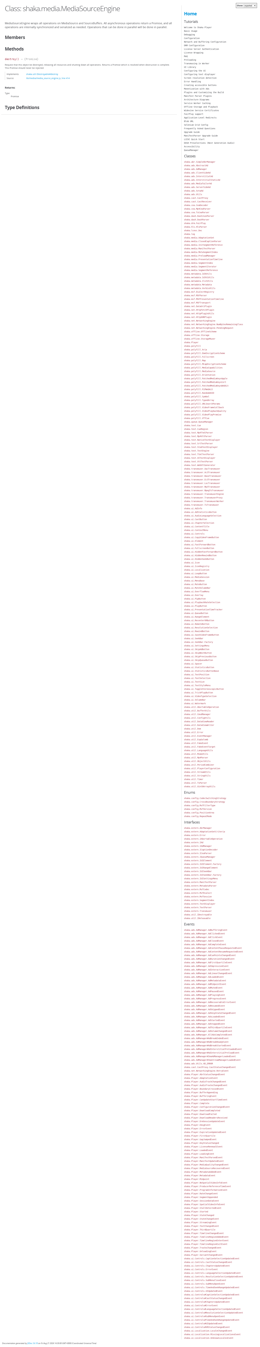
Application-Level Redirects (200, 117)
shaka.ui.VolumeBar (195, 700)
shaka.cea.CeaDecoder (196, 205)
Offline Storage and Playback (201, 107)
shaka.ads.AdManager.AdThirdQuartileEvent (208, 1027)
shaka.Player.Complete (196, 1103)
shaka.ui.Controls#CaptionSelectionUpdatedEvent (211, 1294)
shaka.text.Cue (192, 425)
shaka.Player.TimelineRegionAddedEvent (206, 1237)
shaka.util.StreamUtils (197, 772)
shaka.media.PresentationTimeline (203, 259)
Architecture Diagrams (196, 99)
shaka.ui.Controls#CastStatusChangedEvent (208, 1298)
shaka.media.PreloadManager (199, 256)
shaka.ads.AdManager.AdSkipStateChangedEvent (210, 1013)
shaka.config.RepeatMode (198, 816)
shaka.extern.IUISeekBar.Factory (202, 875)
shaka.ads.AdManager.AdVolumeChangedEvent (208, 1031)
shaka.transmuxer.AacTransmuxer (202, 469)
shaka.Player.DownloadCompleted (202, 1110)
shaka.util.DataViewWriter (199, 725)
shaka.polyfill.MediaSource (199, 371)
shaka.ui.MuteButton (195, 584)
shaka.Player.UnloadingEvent (200, 1251)
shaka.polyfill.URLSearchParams (202, 404)
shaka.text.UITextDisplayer (199, 458)
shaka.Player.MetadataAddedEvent (202, 1172)
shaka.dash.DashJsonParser (199, 216)
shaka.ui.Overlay (193, 595)
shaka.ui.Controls (194, 534)
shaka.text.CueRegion (196, 429)
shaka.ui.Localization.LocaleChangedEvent (208, 1331)
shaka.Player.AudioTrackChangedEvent (205, 1081)
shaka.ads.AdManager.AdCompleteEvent (205, 944)
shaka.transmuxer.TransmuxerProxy (203, 497)
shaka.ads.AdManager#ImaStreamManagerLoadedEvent (212, 1060)
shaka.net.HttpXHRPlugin (198, 317)
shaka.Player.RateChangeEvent (201, 1193)
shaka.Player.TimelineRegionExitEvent (205, 1244)
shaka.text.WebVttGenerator (199, 465)
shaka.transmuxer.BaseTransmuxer (202, 476)
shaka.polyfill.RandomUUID (199, 393)
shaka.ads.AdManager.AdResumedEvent (204, 1006)
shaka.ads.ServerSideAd (197, 187)
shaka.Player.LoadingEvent (199, 1154)
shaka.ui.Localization (196, 570)
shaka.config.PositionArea (199, 812)
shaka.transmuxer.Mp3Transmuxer (202, 487)
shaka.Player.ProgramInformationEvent (205, 1190)
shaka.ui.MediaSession (196, 577)
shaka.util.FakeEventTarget (199, 747)
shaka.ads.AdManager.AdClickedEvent (204, 933)
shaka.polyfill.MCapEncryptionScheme (205, 364)
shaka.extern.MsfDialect (198, 893)
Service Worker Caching (197, 103)
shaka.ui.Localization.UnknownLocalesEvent (208, 1338)
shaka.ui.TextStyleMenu (197, 685)
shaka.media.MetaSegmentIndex (201, 252)
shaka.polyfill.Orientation (199, 375)
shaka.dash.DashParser (196, 219)
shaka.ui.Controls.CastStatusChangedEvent (208, 1262)
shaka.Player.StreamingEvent (200, 1222)
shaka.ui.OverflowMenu (196, 591)
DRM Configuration (194, 45)
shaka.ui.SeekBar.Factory (198, 642)
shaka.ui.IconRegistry (196, 566)
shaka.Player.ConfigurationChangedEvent (207, 1107)
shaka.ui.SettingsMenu (196, 645)
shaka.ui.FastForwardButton (199, 544)
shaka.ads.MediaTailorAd (198, 183)
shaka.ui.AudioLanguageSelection (202, 515)
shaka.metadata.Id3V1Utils (199, 277)
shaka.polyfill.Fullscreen (199, 357)
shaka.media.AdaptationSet (199, 237)
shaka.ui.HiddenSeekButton (199, 559)
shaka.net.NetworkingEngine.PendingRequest (208, 328)
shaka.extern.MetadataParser (200, 886)
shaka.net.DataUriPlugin (198, 306)
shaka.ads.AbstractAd (196, 165)
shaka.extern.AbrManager (198, 828)
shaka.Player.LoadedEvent (198, 1150)
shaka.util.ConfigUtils (197, 718)
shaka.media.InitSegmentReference (203, 245)
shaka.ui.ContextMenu (196, 530)
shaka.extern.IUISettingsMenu (201, 878)
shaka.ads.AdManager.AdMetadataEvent (205, 980)
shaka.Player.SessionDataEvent (201, 1201)
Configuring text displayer (199, 74)
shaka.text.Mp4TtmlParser (198, 432)
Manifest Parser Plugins (198, 96)
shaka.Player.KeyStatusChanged (201, 1143)
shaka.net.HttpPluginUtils (199, 313)
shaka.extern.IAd (193, 842)
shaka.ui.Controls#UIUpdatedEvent (203, 1323)
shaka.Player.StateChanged (199, 1215)
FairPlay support (193, 114)
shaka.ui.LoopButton (195, 573)
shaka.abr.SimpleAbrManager (199, 162)
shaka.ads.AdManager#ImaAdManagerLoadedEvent (210, 1056)
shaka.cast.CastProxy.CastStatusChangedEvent (210, 1067)
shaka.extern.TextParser (198, 907)
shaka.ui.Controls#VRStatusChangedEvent (207, 1327)
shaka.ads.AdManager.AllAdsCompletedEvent (208, 1034)
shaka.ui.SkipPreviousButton (200, 656)
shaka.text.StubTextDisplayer (201, 447)
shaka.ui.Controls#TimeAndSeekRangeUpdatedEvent (211, 1320)
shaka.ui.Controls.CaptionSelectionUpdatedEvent (211, 1258)
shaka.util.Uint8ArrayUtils (199, 786)
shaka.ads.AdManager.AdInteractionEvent (207, 970)
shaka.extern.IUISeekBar (198, 871)
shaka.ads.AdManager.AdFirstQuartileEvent (208, 962)
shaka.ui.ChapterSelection (199, 523)
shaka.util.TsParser (195, 783)
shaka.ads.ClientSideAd (197, 172)
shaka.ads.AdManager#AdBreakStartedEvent (207, 1045)
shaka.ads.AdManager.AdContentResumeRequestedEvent (213, 951)
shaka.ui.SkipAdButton (196, 649)
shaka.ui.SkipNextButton (198, 653)
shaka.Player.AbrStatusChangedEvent (204, 1074)
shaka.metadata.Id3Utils (198, 274)
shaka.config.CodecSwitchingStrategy (205, 798)
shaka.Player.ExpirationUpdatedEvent (205, 1132)
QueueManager (191, 150)
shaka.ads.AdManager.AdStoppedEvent (204, 1024)
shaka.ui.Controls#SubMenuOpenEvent (204, 1316)
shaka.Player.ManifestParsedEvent (203, 1157)
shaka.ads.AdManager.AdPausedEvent (204, 991)
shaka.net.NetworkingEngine (199, 321)
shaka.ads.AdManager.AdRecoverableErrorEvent (210, 1002)
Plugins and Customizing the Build (204, 92)
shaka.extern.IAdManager (198, 846)
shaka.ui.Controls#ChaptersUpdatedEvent (207, 1302)
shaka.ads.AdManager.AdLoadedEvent (204, 977)
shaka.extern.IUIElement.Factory (202, 864)
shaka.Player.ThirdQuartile (199, 1229)
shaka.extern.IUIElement (198, 860)
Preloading (190, 60)
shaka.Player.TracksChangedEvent (202, 1248)
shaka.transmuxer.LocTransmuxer (202, 483)
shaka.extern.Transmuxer (198, 911)
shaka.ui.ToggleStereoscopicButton (204, 689)
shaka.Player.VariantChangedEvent (203, 1255)
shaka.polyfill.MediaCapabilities (203, 367)
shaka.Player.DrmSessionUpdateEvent (204, 1121)
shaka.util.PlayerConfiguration (202, 768)
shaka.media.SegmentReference (201, 270)
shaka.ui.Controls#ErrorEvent (201, 1305)
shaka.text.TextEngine (196, 451)
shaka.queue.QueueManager (198, 422)
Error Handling (192, 81)
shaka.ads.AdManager (195, 169)
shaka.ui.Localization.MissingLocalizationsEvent (212, 1334)
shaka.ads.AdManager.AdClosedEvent (204, 941)
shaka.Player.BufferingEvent (200, 1096)
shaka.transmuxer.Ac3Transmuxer (202, 472)
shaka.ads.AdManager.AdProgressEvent (205, 998)
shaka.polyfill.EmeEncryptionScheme (204, 353)
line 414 (66, 78)
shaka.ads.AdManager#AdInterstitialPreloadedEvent (213, 1049)
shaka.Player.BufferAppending (201, 1092)
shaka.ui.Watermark (195, 703)
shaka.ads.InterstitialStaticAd (202, 180)
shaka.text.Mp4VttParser (198, 436)
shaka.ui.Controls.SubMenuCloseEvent (205, 1280)
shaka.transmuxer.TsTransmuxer (201, 505)
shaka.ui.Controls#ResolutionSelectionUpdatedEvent (213, 1312)
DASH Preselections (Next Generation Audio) (209, 143)
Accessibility (192, 146)
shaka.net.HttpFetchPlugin (199, 310)
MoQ (186, 56)
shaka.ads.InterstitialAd (198, 176)
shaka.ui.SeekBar (193, 638)
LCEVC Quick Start (194, 139)
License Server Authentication (201, 49)
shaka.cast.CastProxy (196, 198)
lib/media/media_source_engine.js (43, 78)
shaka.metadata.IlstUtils (198, 281)
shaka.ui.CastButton (195, 519)
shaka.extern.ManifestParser (200, 882)
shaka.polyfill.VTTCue (196, 418)
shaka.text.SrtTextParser (198, 443)
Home (190, 14)
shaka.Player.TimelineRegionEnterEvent (206, 1240)
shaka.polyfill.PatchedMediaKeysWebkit (206, 386)
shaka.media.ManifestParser (199, 248)
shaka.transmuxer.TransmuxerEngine (204, 494)
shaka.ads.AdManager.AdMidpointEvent (205, 984)
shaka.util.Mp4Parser (196, 757)
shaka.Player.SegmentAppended (201, 1197)
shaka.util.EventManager (198, 736)
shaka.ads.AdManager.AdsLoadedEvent (204, 1016)
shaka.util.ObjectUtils (197, 761)
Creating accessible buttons (200, 85)
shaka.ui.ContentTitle (196, 526)
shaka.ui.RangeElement (196, 617)
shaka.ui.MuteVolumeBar (197, 588)
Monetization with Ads (196, 89)
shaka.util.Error (193, 732)
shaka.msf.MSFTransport (197, 302)
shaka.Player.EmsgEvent (197, 1125)
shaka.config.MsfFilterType (199, 805)
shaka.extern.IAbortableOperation (203, 839)
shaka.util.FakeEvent (196, 743)
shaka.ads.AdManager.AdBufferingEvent (205, 930)
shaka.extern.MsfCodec (196, 889)
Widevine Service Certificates (201, 110)
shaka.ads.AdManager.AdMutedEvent (203, 988)
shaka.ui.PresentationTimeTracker (203, 609)
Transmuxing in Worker (196, 63)
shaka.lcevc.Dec (193, 230)
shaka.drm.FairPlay (195, 223)
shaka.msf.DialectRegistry (199, 292)
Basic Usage (190, 31)
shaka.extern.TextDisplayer (199, 904)
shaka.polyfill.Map (195, 360)
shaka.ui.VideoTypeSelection (200, 696)
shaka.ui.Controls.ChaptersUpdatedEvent (207, 1266)
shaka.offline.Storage (196, 335)
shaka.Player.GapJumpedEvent (200, 1139)
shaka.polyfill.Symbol (196, 396)
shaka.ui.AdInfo (193, 508)
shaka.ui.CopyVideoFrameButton (201, 537)
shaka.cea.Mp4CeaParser (197, 209)
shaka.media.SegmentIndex (198, 263)
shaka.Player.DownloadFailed (200, 1114)
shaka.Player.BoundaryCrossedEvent (204, 1089)
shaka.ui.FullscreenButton (199, 548)
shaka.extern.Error (195, 835)
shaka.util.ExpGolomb (196, 739)
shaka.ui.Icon (192, 562)
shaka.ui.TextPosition (196, 674)
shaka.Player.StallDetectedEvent (202, 1208)
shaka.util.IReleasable (197, 918)
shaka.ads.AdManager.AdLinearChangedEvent (208, 973)
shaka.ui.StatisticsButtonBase (201, 671)
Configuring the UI (195, 71)
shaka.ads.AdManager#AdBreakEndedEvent (206, 1038)
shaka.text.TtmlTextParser (199, 454)
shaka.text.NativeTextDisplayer (202, 440)
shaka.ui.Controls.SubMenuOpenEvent (204, 1284)
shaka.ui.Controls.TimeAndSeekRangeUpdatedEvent (211, 1287)
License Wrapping (193, 52)
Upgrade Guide (192, 132)
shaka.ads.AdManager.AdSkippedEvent (204, 1009)
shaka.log (189, 234)
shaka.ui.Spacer (193, 664)
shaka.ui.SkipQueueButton (198, 660)
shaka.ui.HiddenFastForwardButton (203, 552)
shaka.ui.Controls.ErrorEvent (201, 1269)
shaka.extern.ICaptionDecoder (201, 849)
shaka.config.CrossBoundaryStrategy (204, 802)
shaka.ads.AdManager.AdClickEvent (203, 937)
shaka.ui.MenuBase (194, 580)
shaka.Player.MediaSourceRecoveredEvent (207, 1168)
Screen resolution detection (200, 78)
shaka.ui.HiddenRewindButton (200, 555)
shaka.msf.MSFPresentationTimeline (204, 299)
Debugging (189, 34)
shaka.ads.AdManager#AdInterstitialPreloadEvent (211, 1053)
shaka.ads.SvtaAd (193, 191)
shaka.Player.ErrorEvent (198, 1128)
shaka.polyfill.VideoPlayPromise (202, 414)
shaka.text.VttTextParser (198, 461)
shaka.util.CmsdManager (197, 714)
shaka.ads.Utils (193, 194)
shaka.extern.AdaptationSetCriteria (204, 831)
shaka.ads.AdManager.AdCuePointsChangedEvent (210, 955)
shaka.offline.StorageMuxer (199, 339)
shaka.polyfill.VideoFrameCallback (204, 407)
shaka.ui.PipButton (195, 599)
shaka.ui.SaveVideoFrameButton (201, 635)
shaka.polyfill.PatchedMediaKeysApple (205, 378)
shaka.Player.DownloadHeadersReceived (205, 1118)
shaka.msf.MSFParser (195, 295)
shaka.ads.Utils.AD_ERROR (198, 1063)
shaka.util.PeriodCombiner (199, 765)
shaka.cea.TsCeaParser (196, 212)
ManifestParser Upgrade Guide (201, 135)
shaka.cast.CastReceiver (198, 201)
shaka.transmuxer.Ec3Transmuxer (202, 479)
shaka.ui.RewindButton (196, 631)
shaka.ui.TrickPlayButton (198, 692)
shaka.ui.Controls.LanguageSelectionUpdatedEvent (212, 1273)
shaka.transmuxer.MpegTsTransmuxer (204, 490)
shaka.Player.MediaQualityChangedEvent (206, 1164)
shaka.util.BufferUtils (197, 710)
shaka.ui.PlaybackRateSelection (202, 602)
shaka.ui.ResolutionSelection (201, 627)
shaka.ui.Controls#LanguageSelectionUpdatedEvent (212, 1309)
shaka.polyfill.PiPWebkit (198, 389)
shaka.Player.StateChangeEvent (201, 1219)
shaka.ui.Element (193, 541)
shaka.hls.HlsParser (195, 227)
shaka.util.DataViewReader (199, 721)
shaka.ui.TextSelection (197, 678)
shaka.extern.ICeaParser (198, 853)
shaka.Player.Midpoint (196, 1179)
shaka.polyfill (192, 346)
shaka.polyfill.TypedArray (199, 400)
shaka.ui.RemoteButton (196, 624)
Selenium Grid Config (196, 125)
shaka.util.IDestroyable (198, 914)
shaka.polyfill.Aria (195, 349)
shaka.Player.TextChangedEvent (201, 1226)
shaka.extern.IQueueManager (199, 857)
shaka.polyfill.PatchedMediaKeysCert (205, 382)
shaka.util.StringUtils (197, 775)
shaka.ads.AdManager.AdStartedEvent (204, 1020)
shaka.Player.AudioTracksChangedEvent (205, 1085)
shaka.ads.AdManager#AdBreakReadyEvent (206, 1042)
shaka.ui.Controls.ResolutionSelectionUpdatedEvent (213, 1276)
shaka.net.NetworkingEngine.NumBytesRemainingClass (213, 324)
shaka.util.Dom (192, 729)
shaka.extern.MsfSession (198, 896)
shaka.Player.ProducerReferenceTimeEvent (207, 1186)
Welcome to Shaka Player (198, 27)
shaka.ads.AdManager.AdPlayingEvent (204, 995)
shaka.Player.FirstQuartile (199, 1136)
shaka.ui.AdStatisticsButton (200, 512)
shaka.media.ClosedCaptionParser (202, 241)
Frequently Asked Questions (199, 128)
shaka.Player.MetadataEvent (199, 1175)
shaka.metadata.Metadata (198, 284)
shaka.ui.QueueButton (196, 613)
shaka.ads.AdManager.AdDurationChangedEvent (209, 959)
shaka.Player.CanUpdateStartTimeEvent (205, 1099)
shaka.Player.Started (196, 1211)
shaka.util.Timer (193, 779)
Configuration (192, 38)
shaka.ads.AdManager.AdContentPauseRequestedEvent (213, 948)
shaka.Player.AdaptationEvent (201, 1078)
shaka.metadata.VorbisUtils (199, 288)
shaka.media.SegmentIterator (200, 266)
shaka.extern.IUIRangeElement (201, 868)
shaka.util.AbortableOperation (201, 707)
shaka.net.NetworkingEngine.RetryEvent (206, 1071)
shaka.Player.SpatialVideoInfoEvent (204, 1204)
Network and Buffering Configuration (205, 42)
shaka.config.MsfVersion (198, 809)
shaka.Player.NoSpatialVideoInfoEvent (205, 1183)
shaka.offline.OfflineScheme (200, 331)
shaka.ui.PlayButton (195, 606)
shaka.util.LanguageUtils (198, 750)
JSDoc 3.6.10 (32, 1343)
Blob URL (189, 121)
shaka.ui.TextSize (194, 682)
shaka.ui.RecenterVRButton (199, 620)
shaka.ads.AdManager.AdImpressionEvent (206, 966)
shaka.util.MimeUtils (196, 754)
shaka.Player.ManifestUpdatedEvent (204, 1161)
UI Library (190, 67)
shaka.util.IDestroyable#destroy (42, 74)
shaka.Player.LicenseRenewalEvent (203, 1146)
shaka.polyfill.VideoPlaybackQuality (205, 411)
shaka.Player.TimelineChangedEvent (204, 1233)
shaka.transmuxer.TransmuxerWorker (204, 501)
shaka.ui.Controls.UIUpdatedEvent (203, 1291)
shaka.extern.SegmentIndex (199, 900)
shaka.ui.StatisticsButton (199, 667)
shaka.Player (191, 342)
